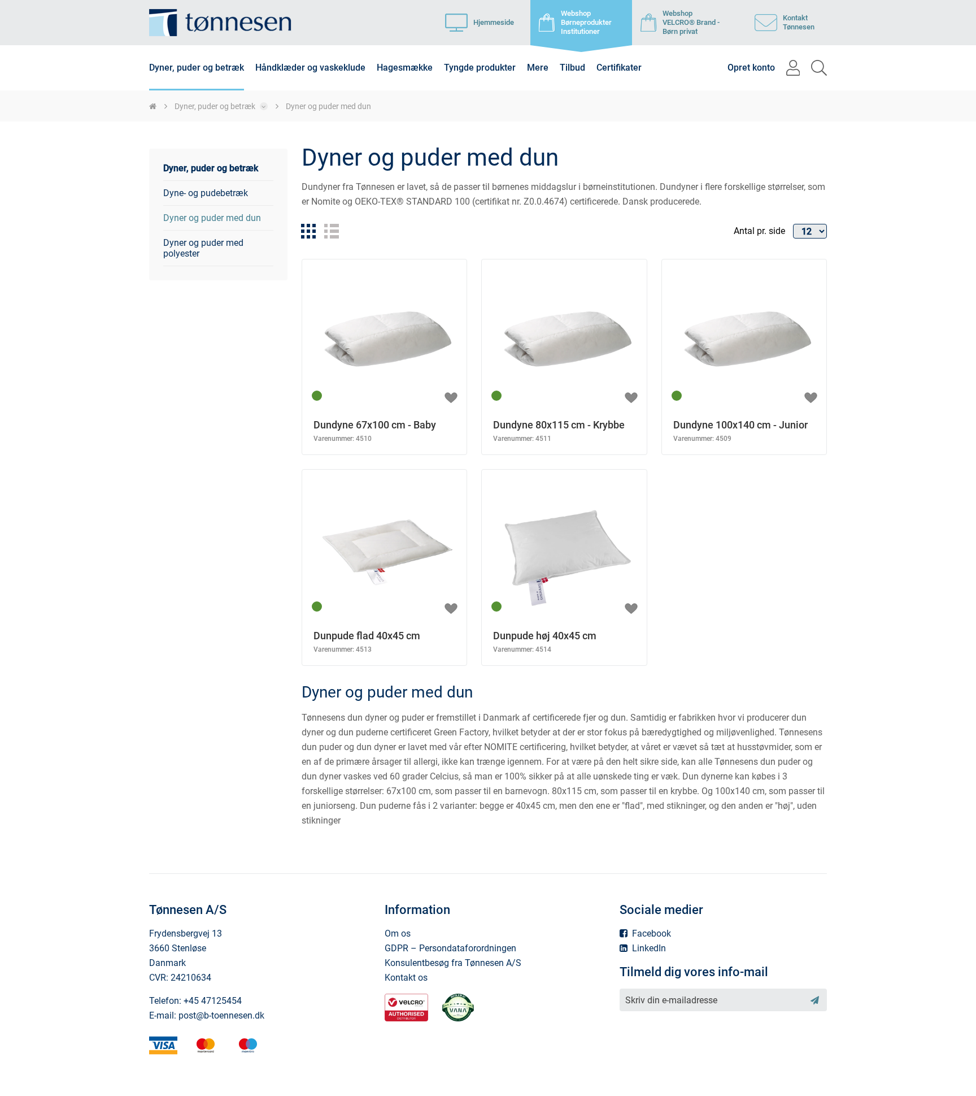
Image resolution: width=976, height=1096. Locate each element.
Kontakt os (406, 977)
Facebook (650, 933)
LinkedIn (648, 948)
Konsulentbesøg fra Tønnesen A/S (453, 963)
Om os (398, 933)
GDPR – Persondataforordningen (450, 948)
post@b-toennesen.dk (221, 1015)
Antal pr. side (759, 231)
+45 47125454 (213, 1000)
